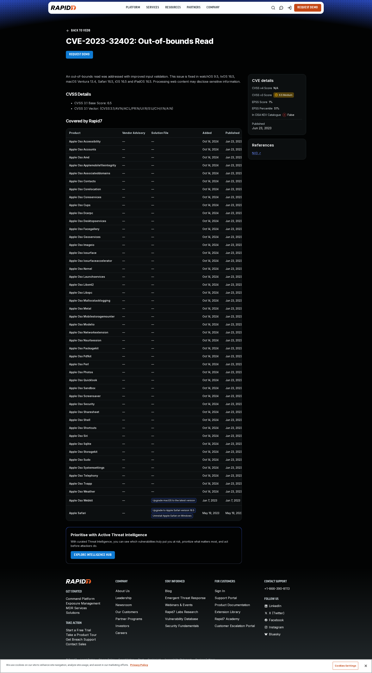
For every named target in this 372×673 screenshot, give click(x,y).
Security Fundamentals (182, 626)
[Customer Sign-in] (289, 7)
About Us (122, 591)
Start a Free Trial (78, 630)
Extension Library (227, 612)
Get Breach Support (81, 639)
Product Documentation (232, 605)
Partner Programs (128, 619)
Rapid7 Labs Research (181, 612)
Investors (122, 626)
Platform (133, 7)
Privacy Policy (139, 664)
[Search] (273, 7)
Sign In (220, 591)
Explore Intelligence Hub (93, 555)
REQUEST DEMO (79, 54)
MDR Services (76, 608)
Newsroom (123, 605)
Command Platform (80, 599)
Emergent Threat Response (185, 598)
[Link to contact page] (281, 7)
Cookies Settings (345, 665)
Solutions (73, 613)
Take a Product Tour (81, 635)
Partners (193, 7)
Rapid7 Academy (227, 619)
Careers (121, 633)
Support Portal (226, 598)
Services (152, 7)
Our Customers (126, 612)
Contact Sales (76, 644)
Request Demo (307, 7)
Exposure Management (83, 603)
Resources (173, 7)
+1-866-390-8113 (277, 589)
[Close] (366, 666)
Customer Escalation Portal (235, 626)
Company (213, 7)
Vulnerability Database (181, 619)
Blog (168, 591)
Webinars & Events (179, 605)
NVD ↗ (256, 153)
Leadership (123, 598)
